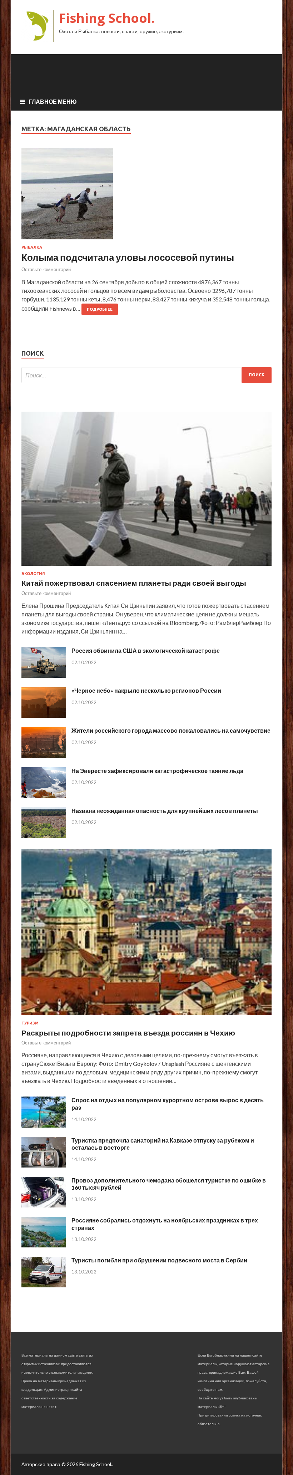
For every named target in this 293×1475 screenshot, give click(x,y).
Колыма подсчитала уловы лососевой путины (127, 257)
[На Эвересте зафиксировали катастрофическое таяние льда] (43, 795)
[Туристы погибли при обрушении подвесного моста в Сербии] (43, 1285)
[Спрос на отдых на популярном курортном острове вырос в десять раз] (43, 1125)
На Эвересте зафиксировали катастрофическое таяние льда (157, 770)
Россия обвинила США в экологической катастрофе (145, 650)
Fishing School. (107, 18)
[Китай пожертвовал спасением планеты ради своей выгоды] (146, 567)
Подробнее (100, 309)
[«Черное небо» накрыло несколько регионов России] (43, 715)
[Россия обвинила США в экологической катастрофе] (43, 675)
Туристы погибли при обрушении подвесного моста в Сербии (159, 1260)
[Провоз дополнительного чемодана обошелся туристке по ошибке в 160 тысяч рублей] (43, 1205)
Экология (33, 573)
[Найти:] (146, 375)
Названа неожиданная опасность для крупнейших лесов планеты (164, 810)
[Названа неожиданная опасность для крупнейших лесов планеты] (43, 835)
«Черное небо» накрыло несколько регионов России (146, 690)
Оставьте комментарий (46, 269)
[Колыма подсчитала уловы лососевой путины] (146, 196)
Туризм (30, 1023)
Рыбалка (31, 247)
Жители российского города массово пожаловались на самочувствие (170, 730)
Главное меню (53, 101)
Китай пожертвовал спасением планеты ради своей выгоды (133, 582)
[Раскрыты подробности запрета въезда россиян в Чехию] (146, 1016)
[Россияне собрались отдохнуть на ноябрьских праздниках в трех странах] (43, 1245)
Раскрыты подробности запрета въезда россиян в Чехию (128, 1032)
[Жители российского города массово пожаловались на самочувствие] (43, 755)
